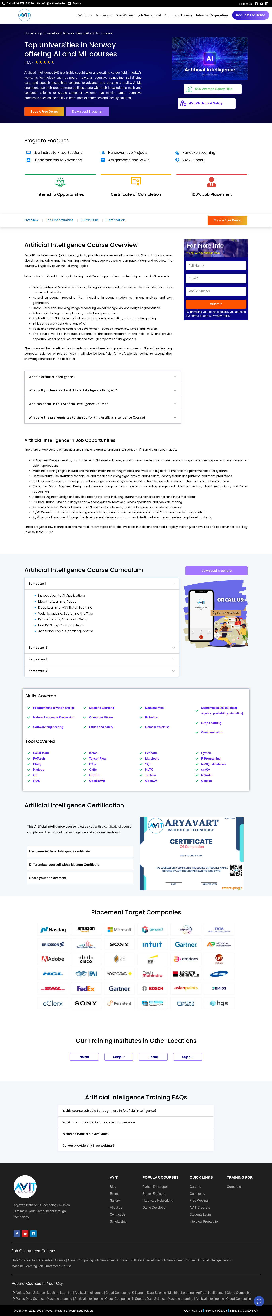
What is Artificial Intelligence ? (52, 377)
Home (28, 33)
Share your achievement (47, 878)
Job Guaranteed (149, 15)
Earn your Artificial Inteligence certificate (59, 851)
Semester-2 (38, 647)
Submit (216, 304)
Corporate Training (179, 15)
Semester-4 (38, 671)
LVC (79, 15)
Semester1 (37, 583)
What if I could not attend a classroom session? (98, 1122)
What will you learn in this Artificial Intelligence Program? (73, 390)
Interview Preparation (212, 15)
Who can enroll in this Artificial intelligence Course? (68, 404)
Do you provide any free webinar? (88, 1145)
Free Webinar (125, 15)
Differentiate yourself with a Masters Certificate (64, 864)
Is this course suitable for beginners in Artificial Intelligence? (109, 1110)
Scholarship (103, 15)
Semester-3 (38, 659)
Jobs (89, 15)
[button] (103, 377)
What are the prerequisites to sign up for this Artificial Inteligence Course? (87, 417)
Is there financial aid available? (85, 1134)
